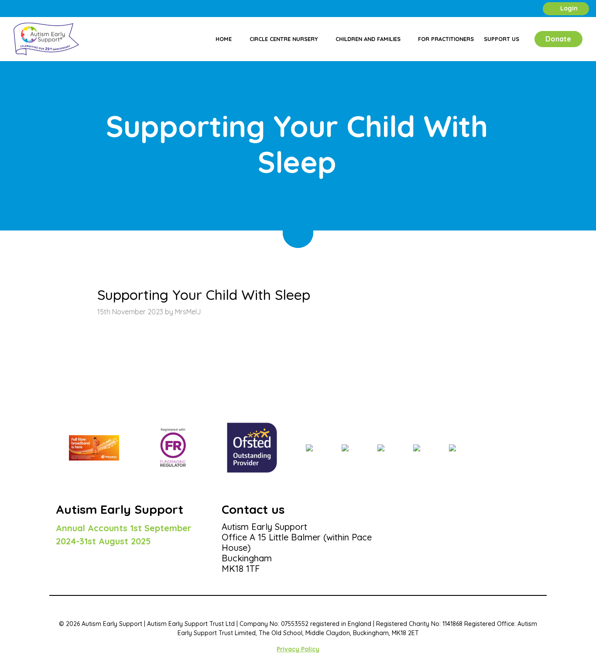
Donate (558, 38)
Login (568, 8)
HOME (64, 252)
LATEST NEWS (100, 252)
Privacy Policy (298, 649)
